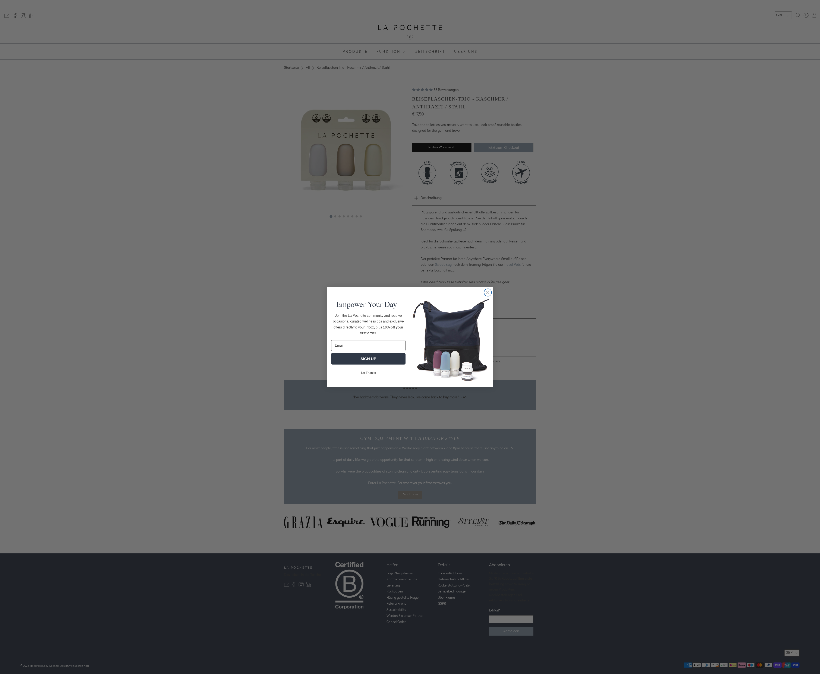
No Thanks (368, 372)
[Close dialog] (488, 292)
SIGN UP (368, 359)
